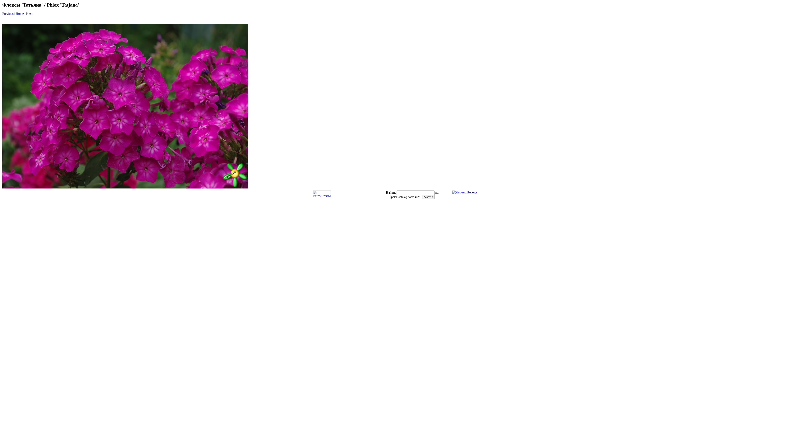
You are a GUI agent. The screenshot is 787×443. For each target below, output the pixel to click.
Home (20, 13)
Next (29, 13)
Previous (8, 13)
